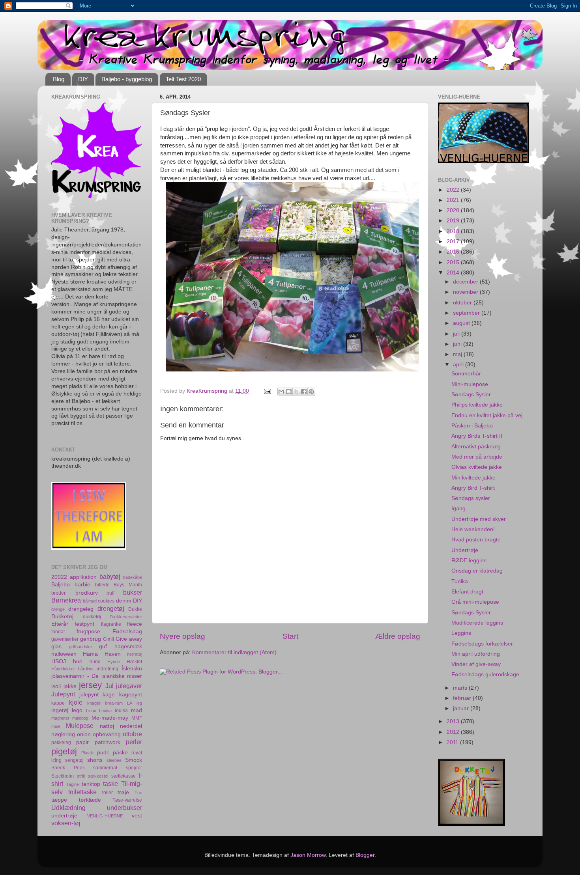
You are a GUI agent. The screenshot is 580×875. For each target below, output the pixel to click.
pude (103, 753)
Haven (113, 654)
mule (55, 726)
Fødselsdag (127, 631)
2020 (454, 210)
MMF (136, 718)
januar (461, 708)
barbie (82, 585)
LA (129, 703)
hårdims (86, 668)
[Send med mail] (281, 392)
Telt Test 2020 (183, 79)
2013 (454, 721)
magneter (60, 718)
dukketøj (92, 616)
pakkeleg (61, 742)
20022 (59, 577)
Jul (109, 685)
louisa (121, 710)
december (466, 282)
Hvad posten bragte (476, 540)
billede (102, 585)
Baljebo (60, 585)
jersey (90, 685)
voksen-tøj (65, 822)
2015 (454, 262)
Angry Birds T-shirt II (476, 436)
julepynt (89, 695)
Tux (138, 792)
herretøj (134, 654)
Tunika (459, 581)
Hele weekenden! (473, 529)
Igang (458, 508)
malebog (80, 718)
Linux (91, 710)
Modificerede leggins (477, 623)
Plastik (87, 752)
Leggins (461, 633)
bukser (132, 592)
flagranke (111, 624)
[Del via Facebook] (304, 392)
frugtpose (88, 631)
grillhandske (80, 646)
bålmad (90, 601)
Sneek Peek (68, 768)
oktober (463, 303)
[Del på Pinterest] (311, 392)
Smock (133, 760)
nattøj (107, 726)
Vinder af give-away (476, 664)
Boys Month (128, 585)
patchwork (107, 742)
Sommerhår (466, 374)
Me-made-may (110, 718)
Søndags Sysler (471, 394)
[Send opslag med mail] (267, 391)
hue (77, 661)
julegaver (129, 685)
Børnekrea (66, 600)
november (466, 292)
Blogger (364, 855)
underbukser (124, 807)
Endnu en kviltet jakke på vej (486, 415)
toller (107, 792)
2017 (454, 241)
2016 (454, 252)
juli (457, 334)
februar (463, 698)
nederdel (131, 726)
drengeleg (81, 609)
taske (110, 783)
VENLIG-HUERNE (105, 815)
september (467, 313)
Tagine (72, 784)
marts (461, 688)
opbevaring (107, 734)
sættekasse (123, 776)
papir (82, 742)
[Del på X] (296, 392)
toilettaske (82, 791)
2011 (453, 742)
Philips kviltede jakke (477, 405)
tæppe (59, 800)
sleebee (114, 760)
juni (458, 344)
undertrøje (64, 816)
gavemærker (65, 639)
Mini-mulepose (469, 384)
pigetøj (64, 751)
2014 (454, 273)
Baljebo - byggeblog (126, 79)
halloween (64, 654)
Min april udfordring (475, 654)
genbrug (90, 639)
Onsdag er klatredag (477, 571)
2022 (454, 190)
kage (109, 695)
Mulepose (80, 725)
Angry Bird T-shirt (473, 488)
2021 (454, 200)
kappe (58, 703)
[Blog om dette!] (289, 392)
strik (81, 776)
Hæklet (134, 661)
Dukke (135, 609)
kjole (75, 702)
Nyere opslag (182, 636)
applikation (83, 577)
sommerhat (105, 768)
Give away (129, 639)
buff (110, 593)
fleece (134, 624)
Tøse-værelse (127, 800)
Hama (90, 654)
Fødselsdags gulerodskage (485, 674)
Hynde (113, 661)
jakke (70, 686)
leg (139, 703)
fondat (58, 631)
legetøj (59, 710)
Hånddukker (63, 668)
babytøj (109, 576)
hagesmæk (128, 646)
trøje (123, 792)
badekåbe (132, 577)
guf (103, 646)
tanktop (91, 784)
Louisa (105, 710)
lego (77, 710)
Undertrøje (464, 550)
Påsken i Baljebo (472, 426)
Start (290, 636)
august (462, 323)
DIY (83, 79)
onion (84, 734)
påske (120, 753)
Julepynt (63, 694)
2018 (454, 231)
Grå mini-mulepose (475, 602)
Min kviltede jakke (473, 478)
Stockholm (62, 776)
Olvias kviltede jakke (476, 467)
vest (137, 816)
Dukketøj (62, 616)
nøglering (63, 734)
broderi (59, 593)
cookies (106, 601)
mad (136, 710)
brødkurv (86, 593)
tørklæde (90, 800)
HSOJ (58, 661)
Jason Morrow (308, 855)
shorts (95, 760)
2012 (454, 732)
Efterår (59, 624)
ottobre (132, 733)
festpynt (84, 624)
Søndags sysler (470, 498)
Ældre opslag (397, 636)
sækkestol (98, 776)
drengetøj (110, 608)
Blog (58, 79)
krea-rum (114, 703)
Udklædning (68, 807)
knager (94, 703)
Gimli (108, 639)
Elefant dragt (467, 592)
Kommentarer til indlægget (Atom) (234, 652)
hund (95, 661)
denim (123, 601)
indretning (107, 669)
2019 (454, 221)
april (459, 365)
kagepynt (130, 695)
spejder (134, 768)
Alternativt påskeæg (476, 447)
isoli (56, 686)
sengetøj (74, 760)
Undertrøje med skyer (478, 519)
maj (458, 354)
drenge (58, 609)
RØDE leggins (468, 560)
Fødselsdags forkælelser (482, 644)
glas (56, 646)
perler (134, 741)
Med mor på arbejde (476, 457)
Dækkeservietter (126, 616)
